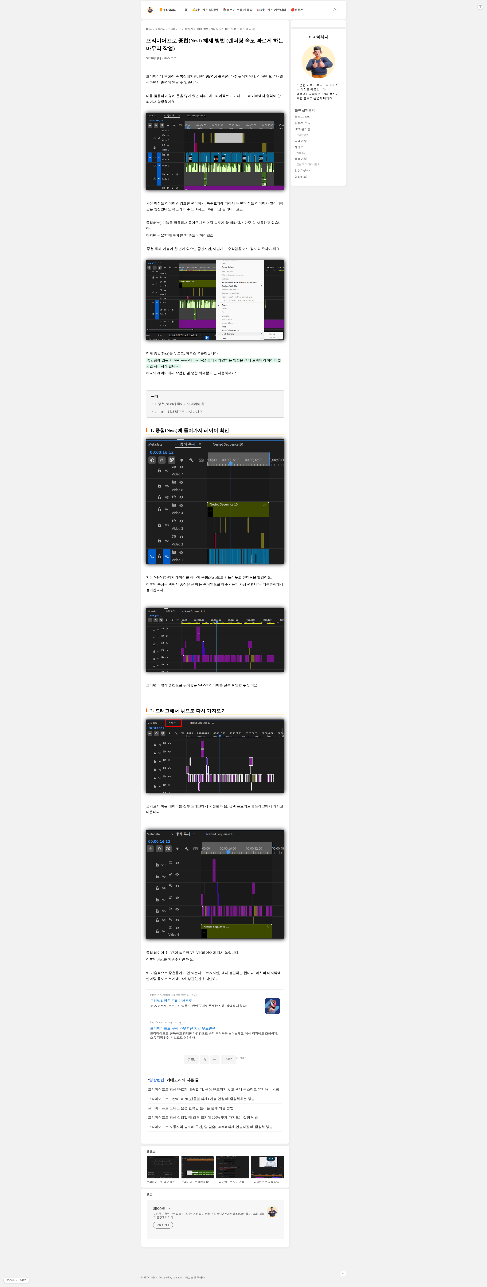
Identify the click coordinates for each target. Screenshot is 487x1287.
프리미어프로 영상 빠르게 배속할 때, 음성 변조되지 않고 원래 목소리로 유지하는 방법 (213, 1089)
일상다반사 (302, 170)
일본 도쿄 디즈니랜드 (308, 164)
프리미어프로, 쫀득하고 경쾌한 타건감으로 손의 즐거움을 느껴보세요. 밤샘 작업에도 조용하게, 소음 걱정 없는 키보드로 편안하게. (214, 1035)
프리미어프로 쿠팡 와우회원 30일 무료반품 (183, 1028)
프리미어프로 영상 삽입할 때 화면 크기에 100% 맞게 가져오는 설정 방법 (203, 1117)
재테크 (299, 147)
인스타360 (302, 135)
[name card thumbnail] (272, 1211)
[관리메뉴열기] (480, 7)
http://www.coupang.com (163, 1022)
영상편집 (156, 1080)
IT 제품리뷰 (302, 129)
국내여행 (301, 141)
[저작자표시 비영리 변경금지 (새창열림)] (241, 1058)
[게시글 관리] (215, 1059)
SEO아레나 (161, 1208)
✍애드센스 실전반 (205, 9)
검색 (334, 10)
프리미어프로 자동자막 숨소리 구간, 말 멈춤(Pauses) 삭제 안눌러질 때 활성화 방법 (210, 1127)
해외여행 (301, 159)
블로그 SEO (302, 116)
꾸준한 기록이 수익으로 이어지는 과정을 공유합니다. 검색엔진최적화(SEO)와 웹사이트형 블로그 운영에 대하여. (209, 1215)
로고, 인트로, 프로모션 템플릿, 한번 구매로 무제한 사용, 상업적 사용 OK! (199, 1005)
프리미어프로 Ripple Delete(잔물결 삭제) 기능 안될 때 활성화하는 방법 (201, 1099)
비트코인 (301, 152)
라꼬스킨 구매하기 (196, 1277)
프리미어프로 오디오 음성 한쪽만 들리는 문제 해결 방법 (190, 1108)
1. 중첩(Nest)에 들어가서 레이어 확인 (181, 404)
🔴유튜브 (297, 9)
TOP (343, 1274)
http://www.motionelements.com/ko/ (169, 994)
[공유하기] (204, 1059)
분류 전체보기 (305, 110)
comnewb (178, 1277)
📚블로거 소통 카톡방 (237, 9)
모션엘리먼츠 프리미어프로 (171, 1001)
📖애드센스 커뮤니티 (271, 9)
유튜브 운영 (303, 123)
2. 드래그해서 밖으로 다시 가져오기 (180, 412)
